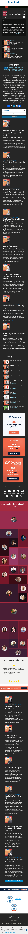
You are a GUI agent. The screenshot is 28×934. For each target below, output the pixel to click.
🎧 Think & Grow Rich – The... (13, 556)
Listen (16, 33)
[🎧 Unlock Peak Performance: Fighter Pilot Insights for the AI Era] (6, 55)
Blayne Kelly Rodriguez (16, 51)
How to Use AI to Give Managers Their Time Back (14, 220)
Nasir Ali (14, 272)
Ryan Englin (15, 217)
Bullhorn (22, 493)
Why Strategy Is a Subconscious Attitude (14, 334)
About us (17, 925)
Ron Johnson (18, 824)
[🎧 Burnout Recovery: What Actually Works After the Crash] (6, 182)
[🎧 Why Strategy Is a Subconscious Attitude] (6, 326)
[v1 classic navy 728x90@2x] (14, 889)
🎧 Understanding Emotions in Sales (14, 611)
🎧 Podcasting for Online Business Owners (4, 574)
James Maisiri (15, 245)
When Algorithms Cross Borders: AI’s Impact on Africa (13, 248)
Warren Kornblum (19, 765)
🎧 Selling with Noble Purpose (4, 648)
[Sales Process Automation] (13, 470)
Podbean (11, 498)
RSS (20, 498)
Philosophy (22, 923)
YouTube (9, 493)
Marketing (12, 40)
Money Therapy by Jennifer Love (14, 7)
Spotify (13, 493)
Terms (2, 923)
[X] (11, 106)
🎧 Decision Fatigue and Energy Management (13, 542)
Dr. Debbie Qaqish (16, 304)
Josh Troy (15, 160)
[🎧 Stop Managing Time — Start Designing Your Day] (6, 42)
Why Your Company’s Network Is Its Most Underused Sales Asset (13, 133)
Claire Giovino (14, 44)
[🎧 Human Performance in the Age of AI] (6, 298)
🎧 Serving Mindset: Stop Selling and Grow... (18, 653)
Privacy (7, 923)
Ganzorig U (15, 331)
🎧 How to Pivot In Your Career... (9, 533)
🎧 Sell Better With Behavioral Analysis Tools (22, 643)
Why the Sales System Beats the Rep (14, 163)
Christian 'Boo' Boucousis (16, 57)
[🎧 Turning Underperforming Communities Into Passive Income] (6, 267)
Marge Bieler (13, 383)
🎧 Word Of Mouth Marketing (22, 597)
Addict (7, 498)
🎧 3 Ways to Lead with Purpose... (23, 556)
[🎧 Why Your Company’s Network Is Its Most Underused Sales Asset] (6, 123)
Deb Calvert (13, 368)
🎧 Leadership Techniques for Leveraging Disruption (4, 561)
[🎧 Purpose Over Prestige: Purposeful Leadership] (8, 699)
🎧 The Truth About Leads (23, 570)
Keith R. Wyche (18, 857)
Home (6, 67)
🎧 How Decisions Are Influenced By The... (23, 588)
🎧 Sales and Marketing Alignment (18, 579)
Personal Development (18, 69)
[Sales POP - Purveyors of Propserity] (14, 2)
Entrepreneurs (19, 67)
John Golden (13, 363)
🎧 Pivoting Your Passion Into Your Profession (23, 538)
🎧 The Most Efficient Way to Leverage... (23, 629)
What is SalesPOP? (15, 923)
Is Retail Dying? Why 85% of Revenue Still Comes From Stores (13, 828)
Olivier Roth (15, 129)
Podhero (16, 498)
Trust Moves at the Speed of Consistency (14, 860)
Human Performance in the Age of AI (14, 307)
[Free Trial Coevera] (14, 688)
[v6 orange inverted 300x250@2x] (14, 447)
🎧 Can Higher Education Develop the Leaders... (8, 593)
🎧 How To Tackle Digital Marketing (14, 570)
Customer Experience (17, 21)
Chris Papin (17, 794)
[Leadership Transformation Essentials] (6, 49)
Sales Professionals (10, 72)
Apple (5, 493)
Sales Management (17, 70)
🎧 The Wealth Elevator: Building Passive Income (14, 519)
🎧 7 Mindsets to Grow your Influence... (4, 629)
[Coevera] (14, 917)
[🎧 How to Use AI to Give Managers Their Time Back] (6, 211)
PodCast (8, 70)
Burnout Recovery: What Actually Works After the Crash (13, 191)
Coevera (11, 67)
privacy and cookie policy (10, 932)
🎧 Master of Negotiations (14, 630)
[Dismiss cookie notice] (26, 930)
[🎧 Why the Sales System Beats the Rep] (6, 155)
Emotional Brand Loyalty (13, 767)
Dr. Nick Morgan (14, 407)
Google (18, 493)
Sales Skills (20, 72)
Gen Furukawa (8, 21)
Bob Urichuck (13, 397)
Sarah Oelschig (16, 188)
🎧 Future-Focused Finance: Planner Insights (4, 547)
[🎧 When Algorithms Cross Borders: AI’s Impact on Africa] (6, 239)
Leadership (12, 46)
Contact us (11, 925)
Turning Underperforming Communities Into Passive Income (12, 276)
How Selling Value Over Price (13, 797)
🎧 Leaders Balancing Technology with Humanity (13, 643)
